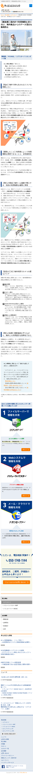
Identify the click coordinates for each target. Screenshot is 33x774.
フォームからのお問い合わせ (15, 582)
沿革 (4, 629)
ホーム (2, 15)
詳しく (25, 449)
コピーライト (5, 760)
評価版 (3, 744)
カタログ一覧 (5, 748)
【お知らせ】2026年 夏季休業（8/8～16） (14, 677)
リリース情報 (10, 697)
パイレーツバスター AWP (10, 605)
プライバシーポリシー (7, 755)
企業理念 (5, 622)
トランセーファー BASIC (10, 608)
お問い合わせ (5, 753)
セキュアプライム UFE (8, 731)
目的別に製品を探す (10, 734)
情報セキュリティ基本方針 (8, 758)
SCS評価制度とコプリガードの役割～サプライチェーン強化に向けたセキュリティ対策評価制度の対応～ (16, 652)
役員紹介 (5, 626)
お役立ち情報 (5, 739)
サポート (3, 746)
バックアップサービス (7, 762)
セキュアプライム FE (7, 728)
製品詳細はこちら (10, 381)
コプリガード (13, 15)
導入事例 (7, 15)
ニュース (3, 737)
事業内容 (5, 619)
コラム (3, 645)
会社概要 (4, 615)
